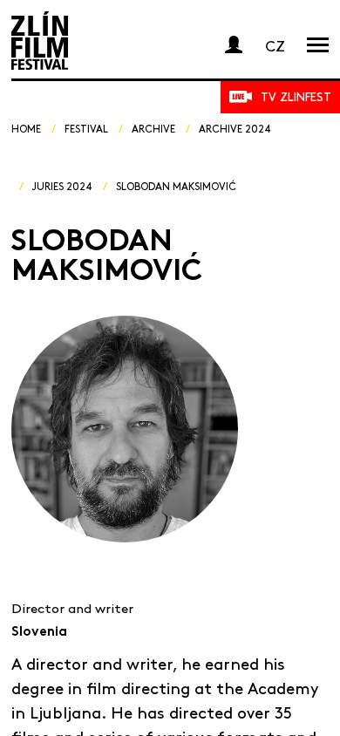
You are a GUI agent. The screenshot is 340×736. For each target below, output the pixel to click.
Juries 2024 (62, 186)
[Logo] (39, 40)
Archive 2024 (235, 128)
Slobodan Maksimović (176, 186)
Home (26, 128)
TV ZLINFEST (296, 96)
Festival (86, 128)
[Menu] (318, 44)
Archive (153, 128)
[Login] (233, 44)
